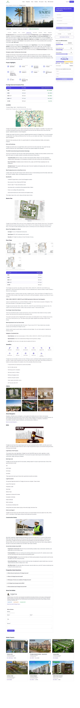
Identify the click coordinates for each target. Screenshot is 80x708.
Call (68, 1)
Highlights (14, 32)
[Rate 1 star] (7, 613)
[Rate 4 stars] (12, 613)
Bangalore (11, 5)
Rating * (8, 611)
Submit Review (11, 630)
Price (19, 32)
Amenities (40, 32)
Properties (28, 1)
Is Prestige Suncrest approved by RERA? (16, 583)
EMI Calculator (50, 1)
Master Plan (29, 32)
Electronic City (15, 5)
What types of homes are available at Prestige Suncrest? (19, 579)
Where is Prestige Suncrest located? (15, 576)
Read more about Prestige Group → (14, 604)
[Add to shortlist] (26, 640)
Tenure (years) (58, 52)
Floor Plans (35, 32)
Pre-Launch (41, 1)
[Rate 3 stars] (11, 613)
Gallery (45, 32)
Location (23, 32)
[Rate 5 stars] (14, 613)
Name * (8, 614)
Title (8, 619)
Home (23, 1)
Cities (32, 1)
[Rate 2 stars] (9, 613)
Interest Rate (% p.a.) (60, 48)
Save (60, 33)
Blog (45, 1)
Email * (31, 614)
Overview (9, 32)
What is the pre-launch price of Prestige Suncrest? (18, 573)
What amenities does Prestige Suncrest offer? (17, 586)
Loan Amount (58, 42)
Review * (9, 623)
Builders (36, 1)
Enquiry (71, 1)
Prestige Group (13, 594)
